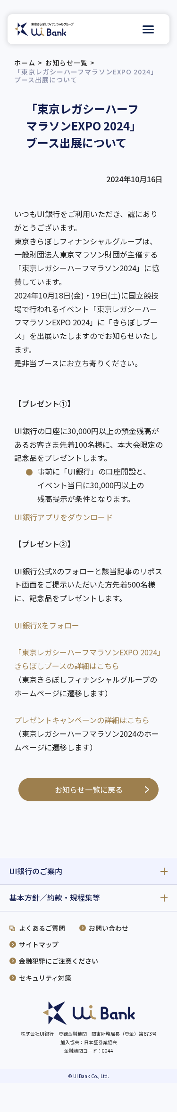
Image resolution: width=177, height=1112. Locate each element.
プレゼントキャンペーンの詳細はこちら (82, 719)
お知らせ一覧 (66, 62)
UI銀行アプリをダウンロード (63, 517)
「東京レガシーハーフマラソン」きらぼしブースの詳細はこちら (87, 658)
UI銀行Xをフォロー (46, 625)
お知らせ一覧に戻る (89, 789)
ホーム (24, 62)
